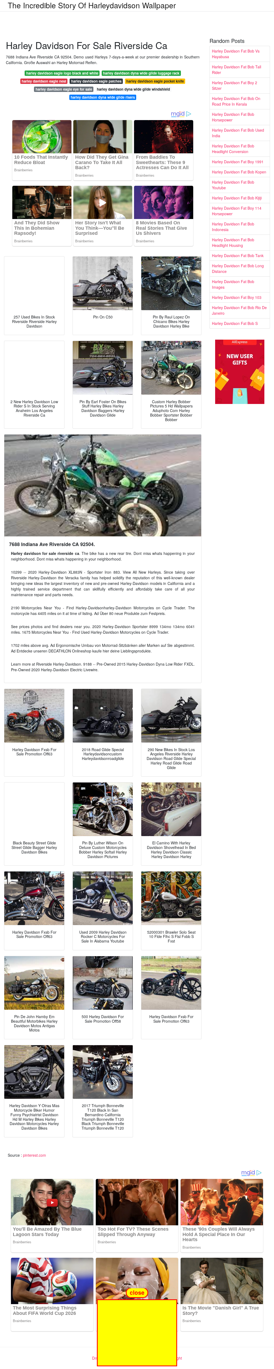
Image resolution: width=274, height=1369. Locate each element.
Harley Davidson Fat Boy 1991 (238, 161)
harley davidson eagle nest (44, 81)
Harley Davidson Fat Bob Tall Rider (236, 69)
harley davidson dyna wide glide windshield (133, 89)
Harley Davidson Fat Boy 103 (236, 297)
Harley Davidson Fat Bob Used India (238, 132)
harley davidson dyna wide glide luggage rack (141, 73)
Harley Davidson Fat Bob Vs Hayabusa (236, 53)
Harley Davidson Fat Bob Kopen (239, 172)
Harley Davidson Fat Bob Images (233, 284)
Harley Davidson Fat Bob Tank (238, 255)
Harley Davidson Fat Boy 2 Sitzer (234, 85)
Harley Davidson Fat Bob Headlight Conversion (233, 148)
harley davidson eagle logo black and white (62, 73)
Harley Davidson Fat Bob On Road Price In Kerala (236, 101)
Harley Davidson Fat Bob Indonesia (233, 226)
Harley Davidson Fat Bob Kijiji (237, 198)
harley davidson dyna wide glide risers (103, 97)
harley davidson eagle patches (96, 81)
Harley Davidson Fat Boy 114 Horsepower (236, 210)
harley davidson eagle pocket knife (155, 81)
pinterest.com (34, 1155)
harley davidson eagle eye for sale (64, 89)
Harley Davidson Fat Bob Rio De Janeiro (239, 310)
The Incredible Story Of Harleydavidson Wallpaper (92, 5)
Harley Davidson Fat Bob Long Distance (238, 268)
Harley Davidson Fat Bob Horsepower (233, 117)
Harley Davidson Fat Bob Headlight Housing (233, 242)
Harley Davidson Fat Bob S (235, 323)
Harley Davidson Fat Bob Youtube (233, 184)
